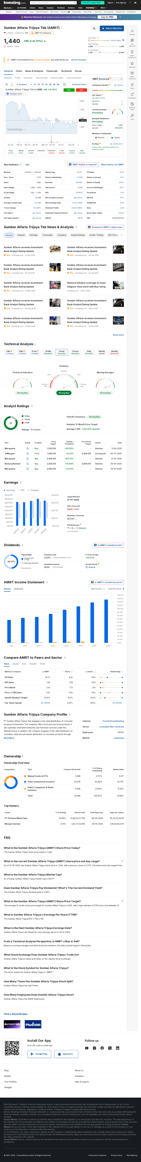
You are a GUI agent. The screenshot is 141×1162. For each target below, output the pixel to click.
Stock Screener (21, 12)
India (31, 12)
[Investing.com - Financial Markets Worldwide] (15, 3)
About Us (79, 1070)
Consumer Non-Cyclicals (111, 726)
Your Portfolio (10, 1082)
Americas (97, 12)
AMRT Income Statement (24, 582)
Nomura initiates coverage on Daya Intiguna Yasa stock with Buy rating (86, 284)
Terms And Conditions (97, 1155)
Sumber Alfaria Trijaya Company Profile (35, 714)
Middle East (120, 12)
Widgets (8, 1087)
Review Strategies (78, 60)
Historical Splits (57, 78)
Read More (9, 738)
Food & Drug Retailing (113, 721)
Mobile (7, 1076)
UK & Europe (109, 12)
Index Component (74, 78)
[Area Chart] (11, 84)
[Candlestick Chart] (6, 84)
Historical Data (42, 78)
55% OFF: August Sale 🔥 (93, 3)
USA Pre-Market (42, 12)
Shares (8, 12)
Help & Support (82, 1082)
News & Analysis (34, 71)
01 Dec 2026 (77, 203)
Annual (7, 589)
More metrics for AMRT (112, 164)
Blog (6, 1070)
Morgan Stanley (12, 824)
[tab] (9, 352)
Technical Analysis (18, 344)
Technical (66, 71)
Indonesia (119, 738)
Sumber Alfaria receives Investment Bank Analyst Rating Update (23, 249)
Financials (52, 71)
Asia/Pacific (131, 12)
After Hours (54, 12)
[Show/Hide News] (64, 84)
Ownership (28, 78)
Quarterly (18, 589)
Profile (17, 78)
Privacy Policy (116, 1155)
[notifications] (130, 2)
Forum (78, 71)
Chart (19, 71)
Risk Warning (132, 1155)
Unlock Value (115, 40)
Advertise (79, 1076)
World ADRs (76, 12)
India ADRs (88, 12)
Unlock (47, 703)
